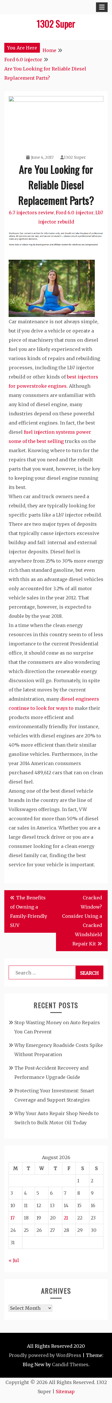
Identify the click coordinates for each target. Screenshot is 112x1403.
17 (12, 1218)
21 (66, 1218)
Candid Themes (70, 1364)
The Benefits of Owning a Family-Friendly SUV (28, 911)
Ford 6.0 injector (75, 212)
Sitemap (65, 1391)
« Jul (14, 1260)
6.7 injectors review (31, 212)
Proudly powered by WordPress (45, 1355)
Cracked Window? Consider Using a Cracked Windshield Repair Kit (82, 921)
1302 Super (56, 23)
